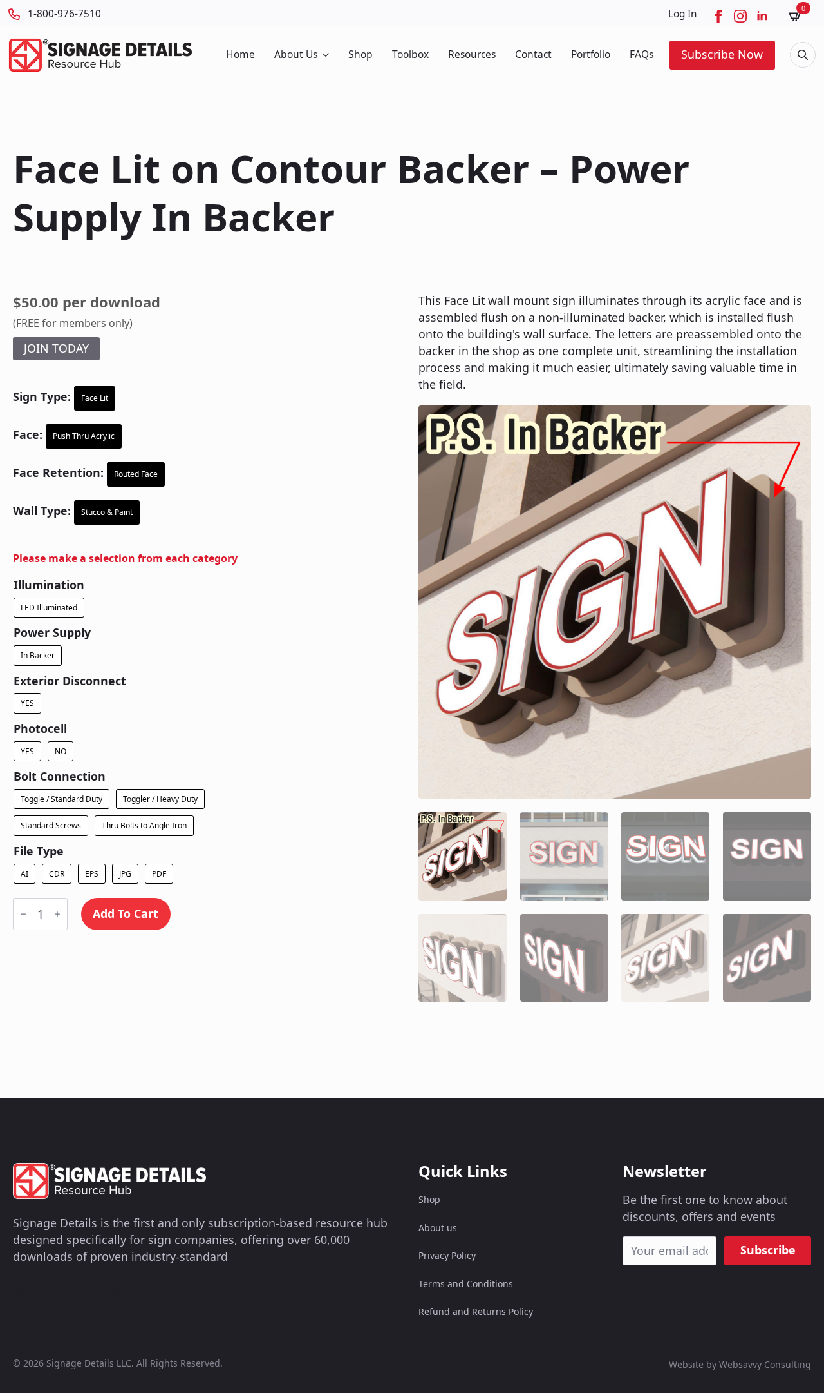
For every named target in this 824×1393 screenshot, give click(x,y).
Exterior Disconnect (70, 681)
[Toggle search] (803, 55)
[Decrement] (23, 914)
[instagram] (740, 16)
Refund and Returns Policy (475, 1311)
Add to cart (125, 913)
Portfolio (590, 54)
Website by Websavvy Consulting (740, 1364)
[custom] (20, 1292)
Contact (533, 54)
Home (240, 54)
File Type (39, 851)
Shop (360, 54)
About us (437, 1228)
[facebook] (718, 16)
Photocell (40, 729)
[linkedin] (762, 16)
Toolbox (410, 54)
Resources (472, 54)
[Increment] (57, 914)
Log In (682, 14)
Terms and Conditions (465, 1284)
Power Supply (52, 633)
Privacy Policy (447, 1255)
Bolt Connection (60, 777)
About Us (295, 54)
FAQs (641, 54)
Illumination (49, 585)
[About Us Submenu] (324, 54)
